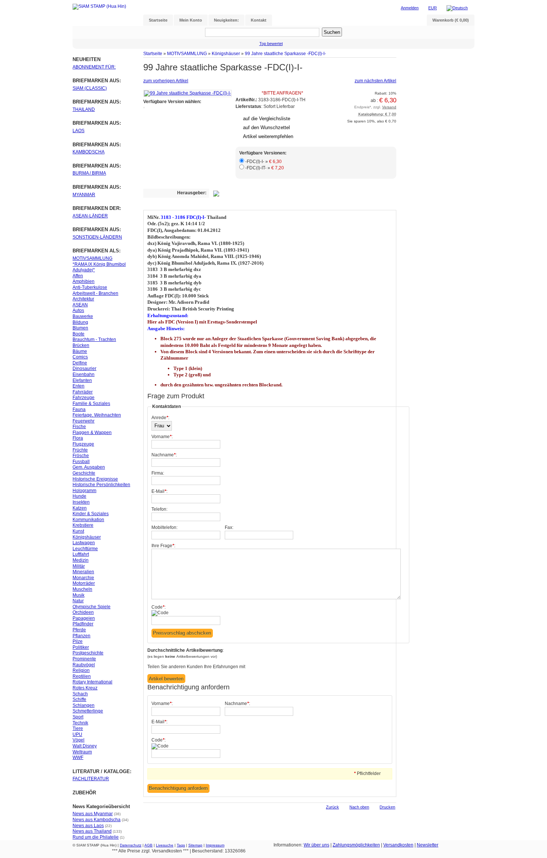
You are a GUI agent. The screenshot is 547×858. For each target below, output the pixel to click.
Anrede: (160, 417)
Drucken (387, 807)
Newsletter (427, 845)
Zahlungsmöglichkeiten (356, 845)
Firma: (157, 473)
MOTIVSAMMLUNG (187, 53)
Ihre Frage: (163, 545)
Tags (181, 845)
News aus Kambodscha (97, 819)
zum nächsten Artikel (375, 80)
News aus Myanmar (93, 813)
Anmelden (410, 8)
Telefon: (159, 509)
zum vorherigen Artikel (165, 80)
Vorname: (162, 436)
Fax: (229, 527)
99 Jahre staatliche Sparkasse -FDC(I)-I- (285, 53)
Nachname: (164, 454)
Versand (389, 107)
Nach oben (359, 807)
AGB (148, 845)
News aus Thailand (92, 831)
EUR (432, 8)
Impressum (215, 845)
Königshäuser (226, 53)
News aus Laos (88, 825)
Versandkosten (398, 845)
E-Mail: (159, 491)
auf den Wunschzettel (266, 127)
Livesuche (164, 845)
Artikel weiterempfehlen (268, 136)
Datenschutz (130, 845)
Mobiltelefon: (164, 527)
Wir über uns (316, 845)
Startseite (152, 53)
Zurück (332, 807)
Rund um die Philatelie (96, 837)
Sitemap (195, 845)
